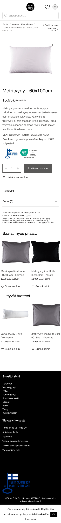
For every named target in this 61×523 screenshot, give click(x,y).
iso (31, 218)
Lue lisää (30, 519)
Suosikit (47, 7)
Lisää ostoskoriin (38, 168)
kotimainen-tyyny (40, 220)
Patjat (5, 391)
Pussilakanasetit (10, 398)
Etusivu (5, 24)
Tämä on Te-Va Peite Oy (14, 428)
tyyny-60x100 (48, 222)
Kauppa (15, 24)
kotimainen (7, 220)
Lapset (5, 402)
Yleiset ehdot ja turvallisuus (16, 445)
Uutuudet (7, 383)
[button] (15, 177)
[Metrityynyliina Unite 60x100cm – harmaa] (15, 252)
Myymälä (7, 436)
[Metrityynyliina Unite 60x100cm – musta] (45, 252)
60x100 (25, 218)
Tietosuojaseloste (11, 450)
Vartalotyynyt (9, 387)
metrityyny (7, 222)
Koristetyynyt (9, 394)
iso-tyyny (37, 218)
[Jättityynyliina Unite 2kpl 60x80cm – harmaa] (45, 314)
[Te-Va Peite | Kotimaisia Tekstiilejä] (30, 7)
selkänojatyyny (19, 222)
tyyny (38, 222)
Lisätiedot (8, 191)
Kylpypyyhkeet (9, 413)
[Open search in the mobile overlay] (30, 15)
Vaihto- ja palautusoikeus (15, 441)
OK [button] (53, 514)
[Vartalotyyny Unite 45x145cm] (15, 314)
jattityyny (46, 218)
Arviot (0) (7, 201)
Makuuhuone (27, 24)
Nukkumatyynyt (18, 27)
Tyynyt (5, 27)
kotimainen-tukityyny (22, 220)
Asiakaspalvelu (10, 432)
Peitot (5, 405)
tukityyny (31, 222)
